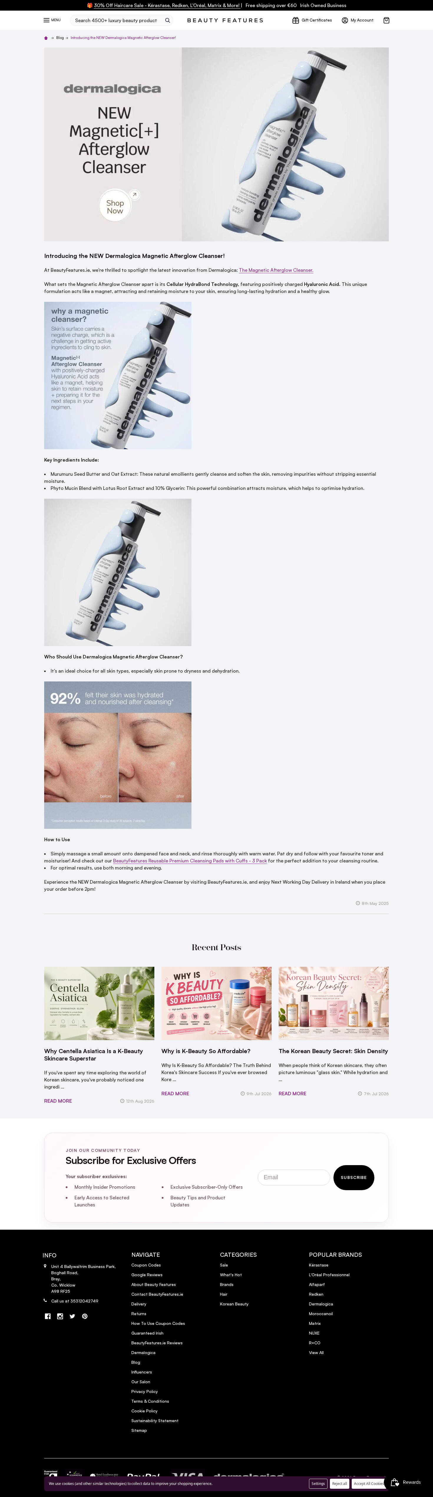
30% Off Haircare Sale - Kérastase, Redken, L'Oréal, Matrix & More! (167, 5)
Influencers (141, 1371)
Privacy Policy (144, 1391)
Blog (135, 1362)
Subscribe (354, 1177)
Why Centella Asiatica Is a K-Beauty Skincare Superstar (93, 1054)
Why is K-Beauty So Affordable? (205, 1051)
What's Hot (231, 1274)
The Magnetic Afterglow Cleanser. (276, 270)
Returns (138, 1313)
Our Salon (140, 1381)
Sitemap (139, 1430)
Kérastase (318, 1264)
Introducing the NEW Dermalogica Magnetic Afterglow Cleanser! (134, 255)
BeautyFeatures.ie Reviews (157, 1342)
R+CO (314, 1342)
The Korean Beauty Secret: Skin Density (333, 1051)
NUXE (314, 1332)
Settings (318, 1483)
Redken (316, 1294)
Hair (223, 1294)
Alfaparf (317, 1284)
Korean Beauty (234, 1303)
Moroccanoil (321, 1313)
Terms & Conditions (150, 1401)
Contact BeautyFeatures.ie (157, 1294)
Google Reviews (147, 1274)
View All (316, 1352)
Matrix (315, 1323)
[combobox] (116, 20)
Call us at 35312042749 (74, 1300)
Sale (224, 1264)
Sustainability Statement (155, 1420)
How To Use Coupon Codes (158, 1323)
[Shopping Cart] (386, 20)
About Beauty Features (153, 1284)
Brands (227, 1284)
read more (58, 1101)
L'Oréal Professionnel (329, 1274)
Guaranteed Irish (147, 1332)
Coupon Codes (146, 1264)
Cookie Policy (144, 1410)
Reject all (339, 1483)
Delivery (138, 1303)
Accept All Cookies (369, 1483)
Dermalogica (143, 1352)
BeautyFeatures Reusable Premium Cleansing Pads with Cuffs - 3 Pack (190, 861)
